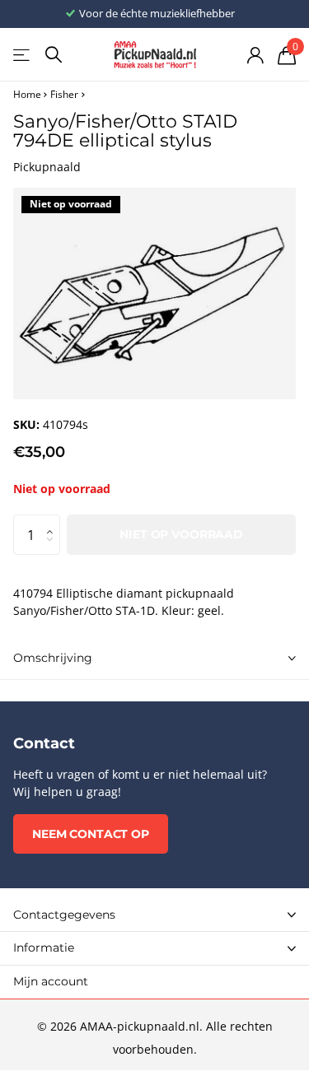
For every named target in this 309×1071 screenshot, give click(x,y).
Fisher (64, 94)
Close (154, 914)
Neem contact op (90, 834)
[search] (53, 54)
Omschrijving (52, 657)
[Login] (255, 55)
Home (27, 94)
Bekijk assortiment (22, 55)
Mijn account (50, 981)
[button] (53, 520)
